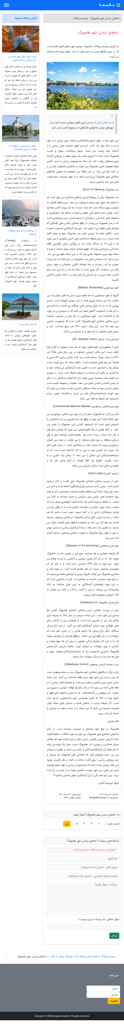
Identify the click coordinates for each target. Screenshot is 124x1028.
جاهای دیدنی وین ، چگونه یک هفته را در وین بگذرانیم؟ (23, 147)
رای (67, 824)
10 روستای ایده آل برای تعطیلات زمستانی (22, 232)
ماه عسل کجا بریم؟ (28, 324)
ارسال (114, 936)
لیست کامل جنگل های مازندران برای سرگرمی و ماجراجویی (22, 58)
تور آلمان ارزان (104, 122)
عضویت (114, 1001)
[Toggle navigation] (6, 5)
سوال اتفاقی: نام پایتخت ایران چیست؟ (98, 919)
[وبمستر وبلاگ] (110, 5)
